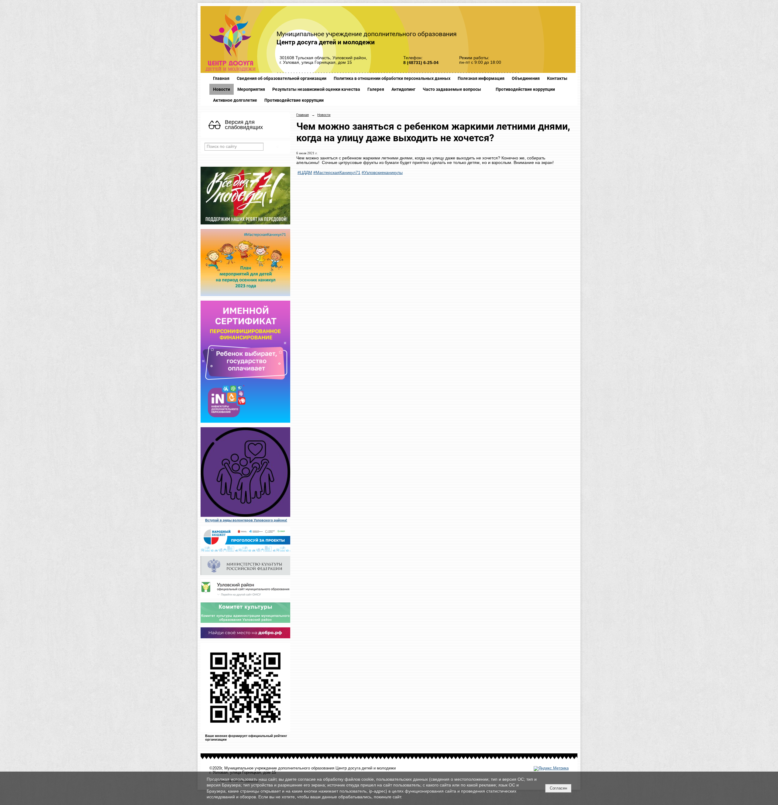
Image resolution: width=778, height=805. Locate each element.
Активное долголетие (235, 100)
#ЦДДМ (305, 172)
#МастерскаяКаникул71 (336, 172)
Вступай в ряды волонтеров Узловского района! (246, 520)
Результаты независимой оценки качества (316, 89)
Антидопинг (403, 89)
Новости (221, 89)
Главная (221, 78)
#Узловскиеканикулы (382, 172)
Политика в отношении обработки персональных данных (392, 78)
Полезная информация (481, 78)
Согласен (558, 788)
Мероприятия (251, 89)
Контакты (557, 78)
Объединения (526, 78)
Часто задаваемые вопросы (452, 89)
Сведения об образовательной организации (281, 78)
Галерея (375, 89)
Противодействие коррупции (525, 89)
